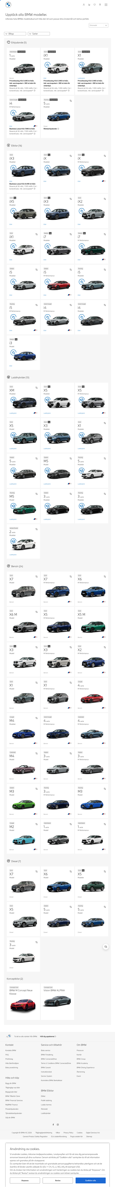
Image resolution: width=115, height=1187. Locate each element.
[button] (6, 33)
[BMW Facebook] (53, 1125)
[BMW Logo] (8, 5)
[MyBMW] (84, 4)
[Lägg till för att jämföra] (70, 101)
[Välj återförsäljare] (100, 4)
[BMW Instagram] (57, 1125)
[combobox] (106, 947)
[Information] (34, 90)
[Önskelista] (95, 4)
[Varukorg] (89, 4)
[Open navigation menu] (106, 4)
